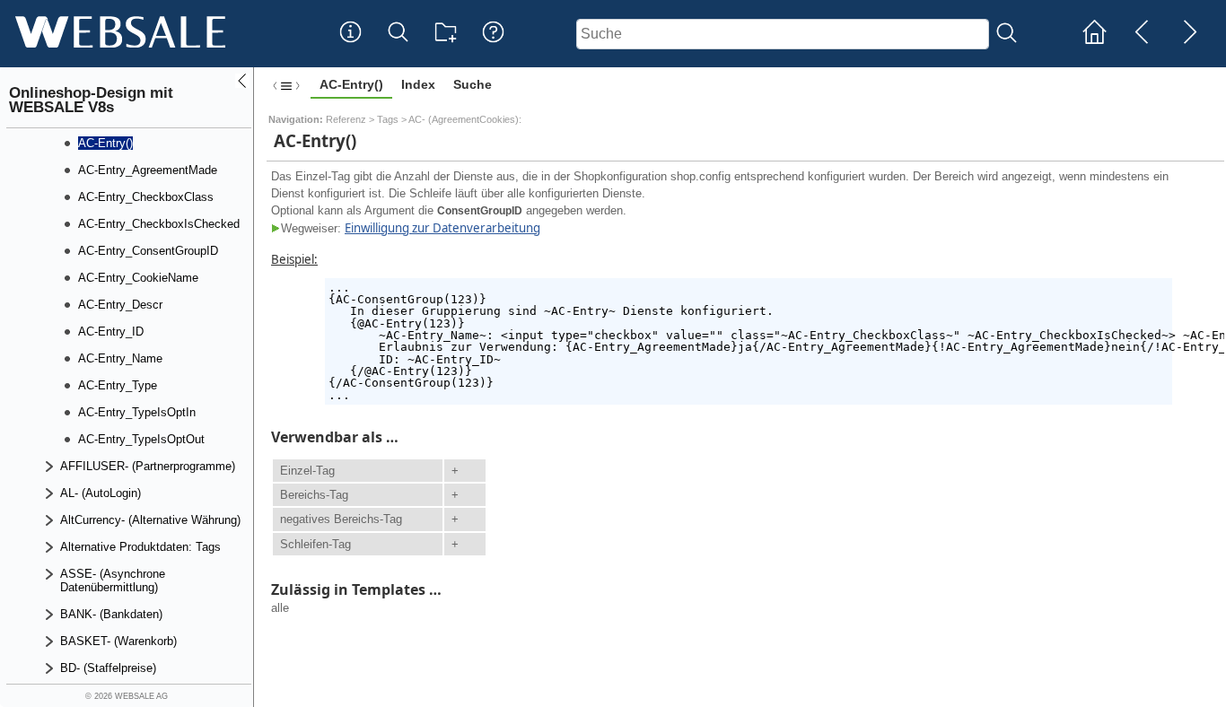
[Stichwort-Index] (350, 45)
